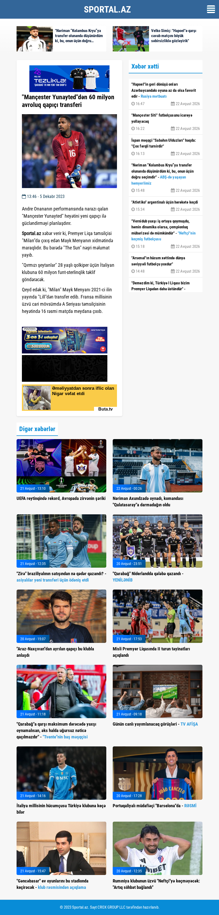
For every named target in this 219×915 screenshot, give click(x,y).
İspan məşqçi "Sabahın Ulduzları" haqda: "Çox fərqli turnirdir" (165, 147)
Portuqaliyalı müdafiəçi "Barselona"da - (155, 805)
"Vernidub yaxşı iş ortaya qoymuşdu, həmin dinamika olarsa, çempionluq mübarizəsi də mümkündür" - (165, 234)
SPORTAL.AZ (107, 9)
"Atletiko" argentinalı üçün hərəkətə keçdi (165, 206)
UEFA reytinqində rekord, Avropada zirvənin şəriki (61, 498)
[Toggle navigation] (211, 9)
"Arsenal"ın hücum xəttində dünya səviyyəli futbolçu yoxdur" (165, 265)
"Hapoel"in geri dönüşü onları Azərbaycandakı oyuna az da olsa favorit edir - (165, 94)
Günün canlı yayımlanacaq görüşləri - (155, 724)
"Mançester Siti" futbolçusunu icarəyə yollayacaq (165, 122)
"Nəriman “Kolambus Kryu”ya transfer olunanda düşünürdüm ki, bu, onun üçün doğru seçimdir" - (165, 178)
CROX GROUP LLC (111, 907)
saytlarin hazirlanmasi (43, 321)
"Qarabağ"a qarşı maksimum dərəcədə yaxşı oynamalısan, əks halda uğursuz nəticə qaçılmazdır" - (56, 730)
